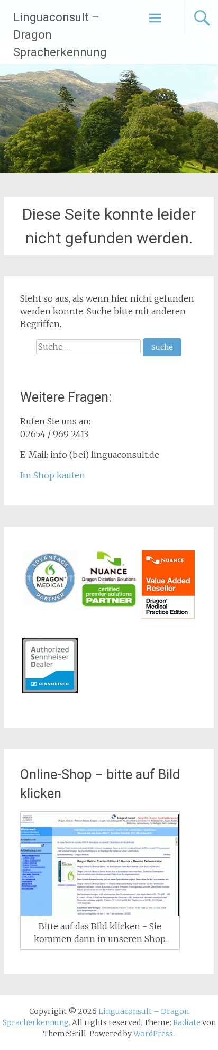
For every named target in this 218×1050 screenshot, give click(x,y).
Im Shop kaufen (52, 475)
